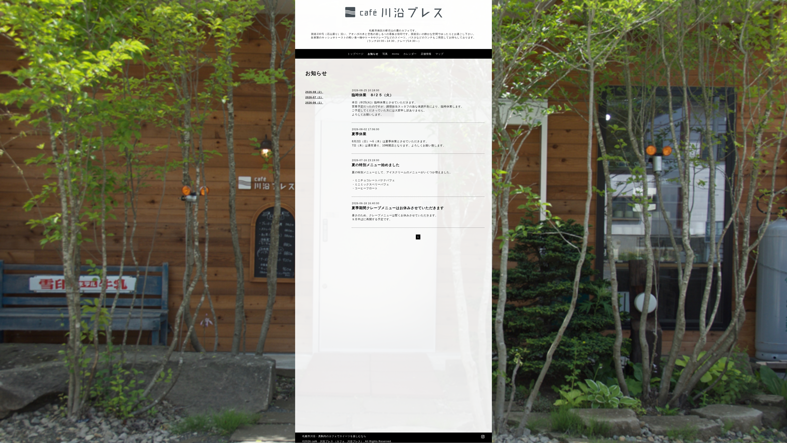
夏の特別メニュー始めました (376, 165)
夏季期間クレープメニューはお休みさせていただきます (398, 208)
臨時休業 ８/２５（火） (373, 95)
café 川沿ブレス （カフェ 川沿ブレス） (337, 441)
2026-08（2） (314, 92)
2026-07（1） (314, 97)
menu (395, 53)
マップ (440, 53)
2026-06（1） (314, 102)
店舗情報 (426, 53)
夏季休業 (359, 134)
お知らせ (373, 53)
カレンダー (410, 53)
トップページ (356, 53)
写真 (385, 53)
